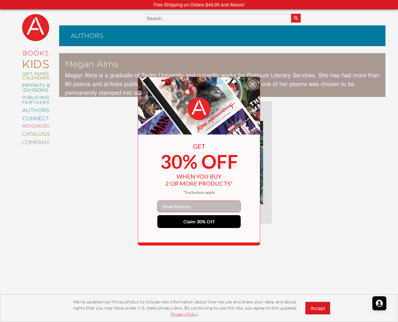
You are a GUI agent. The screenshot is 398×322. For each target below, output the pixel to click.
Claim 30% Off (199, 221)
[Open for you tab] (379, 303)
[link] (199, 109)
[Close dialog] (252, 84)
